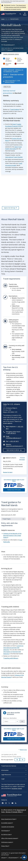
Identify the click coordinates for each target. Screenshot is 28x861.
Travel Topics (6, 519)
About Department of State (8, 819)
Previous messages (22, 458)
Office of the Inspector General (9, 838)
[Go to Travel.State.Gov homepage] (11, 795)
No (22, 759)
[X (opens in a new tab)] (9, 803)
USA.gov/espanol (12, 857)
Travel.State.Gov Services (8, 766)
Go (22, 721)
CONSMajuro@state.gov (13, 438)
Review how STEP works (14, 489)
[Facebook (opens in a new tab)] (3, 803)
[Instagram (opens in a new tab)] (6, 803)
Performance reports (6, 842)
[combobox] (11, 721)
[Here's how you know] (14, 2)
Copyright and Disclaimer (7, 826)
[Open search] (20, 14)
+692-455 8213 (11, 433)
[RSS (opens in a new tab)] (16, 803)
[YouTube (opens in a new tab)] (12, 803)
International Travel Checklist (13, 157)
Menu (24, 15)
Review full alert (7, 472)
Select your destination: (10, 718)
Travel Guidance (14, 109)
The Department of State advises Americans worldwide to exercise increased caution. (15, 7)
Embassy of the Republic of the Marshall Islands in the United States (12, 535)
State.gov (9, 50)
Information (4, 770)
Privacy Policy (4, 846)
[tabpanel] (13, 613)
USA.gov (3, 857)
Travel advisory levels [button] (11, 54)
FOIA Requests (5, 830)
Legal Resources (6, 774)
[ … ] (7, 19)
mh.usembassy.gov (8, 45)
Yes (17, 759)
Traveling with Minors (10, 658)
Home (2, 19)
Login (3, 779)
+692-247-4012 (14, 441)
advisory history (9, 82)
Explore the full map (9, 208)
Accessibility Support (6, 823)
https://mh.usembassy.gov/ (14, 446)
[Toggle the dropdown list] (17, 721)
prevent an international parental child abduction (13, 648)
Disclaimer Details (17, 788)
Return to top (23, 749)
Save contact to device (13, 450)
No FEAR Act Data (5, 834)
